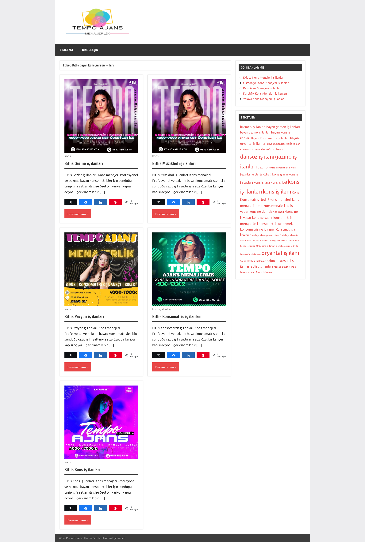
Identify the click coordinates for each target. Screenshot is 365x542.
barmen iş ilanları (253, 127)
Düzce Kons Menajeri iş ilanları (263, 77)
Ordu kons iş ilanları (265, 245)
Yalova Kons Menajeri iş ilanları (264, 98)
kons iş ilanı (277, 191)
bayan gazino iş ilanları (255, 132)
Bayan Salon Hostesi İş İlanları (283, 143)
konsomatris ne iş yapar (257, 229)
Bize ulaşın (90, 50)
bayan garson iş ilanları (283, 127)
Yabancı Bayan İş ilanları (260, 271)
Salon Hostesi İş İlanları (253, 260)
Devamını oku (76, 214)
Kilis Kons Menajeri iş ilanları (262, 88)
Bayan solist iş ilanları (250, 149)
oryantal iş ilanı (280, 253)
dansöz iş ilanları (273, 149)
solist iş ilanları (262, 266)
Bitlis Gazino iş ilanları (83, 163)
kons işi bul (279, 182)
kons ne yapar (262, 217)
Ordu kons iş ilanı (284, 245)
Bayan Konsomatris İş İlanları (270, 138)
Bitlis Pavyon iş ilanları (84, 316)
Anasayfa (66, 50)
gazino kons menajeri (274, 167)
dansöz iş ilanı (257, 156)
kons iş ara (280, 174)
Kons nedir (279, 211)
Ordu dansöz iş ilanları (257, 240)
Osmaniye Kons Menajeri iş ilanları (266, 83)
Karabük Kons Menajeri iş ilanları (265, 93)
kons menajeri (280, 199)
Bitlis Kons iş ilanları (82, 469)
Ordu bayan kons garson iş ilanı (264, 235)
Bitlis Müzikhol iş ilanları (174, 163)
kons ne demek (260, 211)
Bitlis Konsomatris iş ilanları (177, 316)
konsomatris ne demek (276, 223)
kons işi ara (262, 182)
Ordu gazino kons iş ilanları (281, 240)
